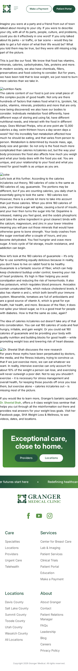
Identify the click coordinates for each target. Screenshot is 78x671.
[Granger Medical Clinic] (7, 9)
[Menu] (16, 8)
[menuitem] (21, 556)
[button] (21, 533)
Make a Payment (39, 8)
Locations (51, 458)
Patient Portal (64, 8)
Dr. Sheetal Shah (10, 402)
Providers (26, 458)
